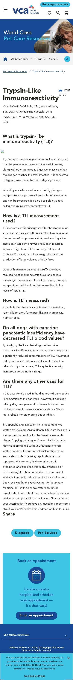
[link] (4, 59)
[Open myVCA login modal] (50, 13)
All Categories (19, 59)
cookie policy (32, 665)
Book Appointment (55, 4)
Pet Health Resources (15, 71)
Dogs (39, 59)
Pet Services (47, 533)
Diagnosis (22, 533)
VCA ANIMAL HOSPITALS (16, 635)
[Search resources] (67, 59)
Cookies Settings (34, 676)
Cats (52, 59)
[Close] (68, 658)
